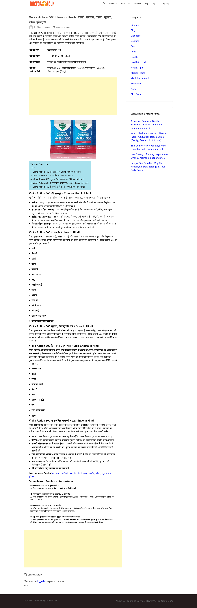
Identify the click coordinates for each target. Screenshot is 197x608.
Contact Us (167, 600)
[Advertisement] (73, 96)
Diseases (136, 35)
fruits (133, 51)
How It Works (153, 600)
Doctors (135, 40)
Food (133, 46)
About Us (121, 600)
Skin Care (136, 94)
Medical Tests (138, 72)
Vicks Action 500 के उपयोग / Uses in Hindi (53, 175)
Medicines (136, 83)
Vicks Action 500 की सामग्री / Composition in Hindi (57, 171)
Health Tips (137, 67)
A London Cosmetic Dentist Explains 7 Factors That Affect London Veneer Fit (146, 124)
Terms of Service (136, 600)
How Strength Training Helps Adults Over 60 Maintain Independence (149, 156)
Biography (136, 24)
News (134, 88)
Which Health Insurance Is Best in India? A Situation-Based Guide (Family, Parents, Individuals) (149, 136)
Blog (133, 30)
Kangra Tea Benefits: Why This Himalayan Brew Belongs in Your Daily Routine (148, 166)
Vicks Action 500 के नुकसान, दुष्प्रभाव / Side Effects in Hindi (61, 182)
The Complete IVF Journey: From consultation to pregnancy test (148, 147)
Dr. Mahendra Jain (42, 27)
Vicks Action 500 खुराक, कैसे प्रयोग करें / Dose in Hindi (58, 179)
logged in (41, 581)
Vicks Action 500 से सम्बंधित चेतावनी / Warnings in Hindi (59, 186)
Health (134, 56)
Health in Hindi (138, 62)
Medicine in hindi (63, 27)
